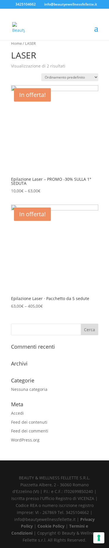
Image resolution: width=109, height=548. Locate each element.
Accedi (17, 413)
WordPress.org (25, 440)
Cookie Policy (51, 526)
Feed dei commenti (29, 431)
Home (16, 43)
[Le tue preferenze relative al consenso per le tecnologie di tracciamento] (98, 537)
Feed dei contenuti (29, 422)
